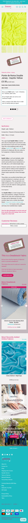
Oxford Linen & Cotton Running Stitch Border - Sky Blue (14, 321)
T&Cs (3, 498)
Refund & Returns (6, 477)
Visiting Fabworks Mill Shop (9, 483)
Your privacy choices (7, 479)
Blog (3, 485)
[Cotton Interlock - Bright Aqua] (14, 357)
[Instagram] (5, 454)
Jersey (13, 72)
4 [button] (16, 414)
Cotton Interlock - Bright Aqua (14, 375)
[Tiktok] (9, 454)
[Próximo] (26, 305)
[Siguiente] (24, 29)
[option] (14, 28)
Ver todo (24, 284)
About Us (4, 464)
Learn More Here (7, 275)
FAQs (3, 468)
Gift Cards (4, 490)
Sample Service (6, 473)
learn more (14, 436)
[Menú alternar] (2, 7)
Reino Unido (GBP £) (6, 504)
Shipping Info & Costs (7, 470)
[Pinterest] (12, 454)
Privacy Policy (5, 493)
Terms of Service (6, 475)
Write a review (14, 226)
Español (15, 504)
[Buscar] (22, 7)
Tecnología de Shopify (7, 519)
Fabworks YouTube (6, 487)
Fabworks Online (6, 72)
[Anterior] (3, 29)
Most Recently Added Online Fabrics (10, 338)
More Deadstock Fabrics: (8, 283)
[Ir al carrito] (25, 7)
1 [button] (11, 414)
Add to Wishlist (7, 118)
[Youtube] (7, 454)
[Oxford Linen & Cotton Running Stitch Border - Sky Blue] (14, 302)
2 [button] (13, 414)
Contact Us (4, 466)
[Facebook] (2, 454)
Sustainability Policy (7, 496)
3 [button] (15, 414)
